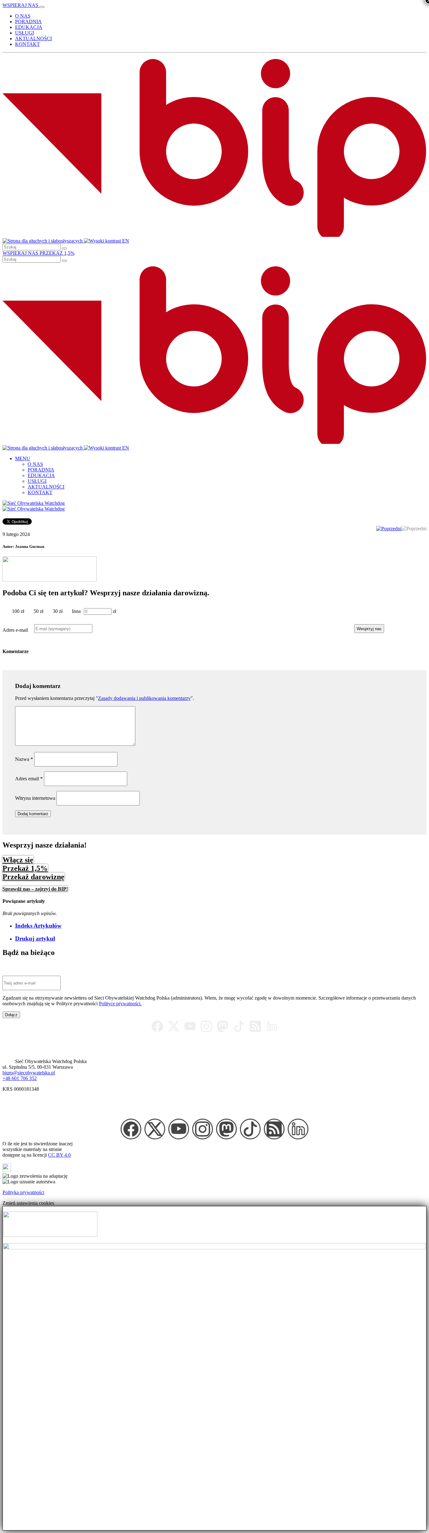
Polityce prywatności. (120, 1003)
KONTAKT (27, 44)
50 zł (38, 611)
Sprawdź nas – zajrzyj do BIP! (35, 889)
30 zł (57, 611)
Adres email (29, 778)
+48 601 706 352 (20, 1078)
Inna (76, 611)
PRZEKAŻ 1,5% (57, 253)
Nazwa (24, 759)
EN (125, 240)
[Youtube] (190, 1026)
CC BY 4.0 (59, 1155)
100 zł (18, 611)
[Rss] (255, 1026)
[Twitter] (173, 1026)
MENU (22, 458)
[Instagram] (206, 1026)
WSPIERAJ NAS (21, 5)
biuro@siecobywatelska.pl (29, 1072)
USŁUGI (24, 32)
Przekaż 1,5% (25, 868)
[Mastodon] (222, 1026)
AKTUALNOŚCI (33, 38)
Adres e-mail (15, 630)
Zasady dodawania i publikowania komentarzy (144, 698)
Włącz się (18, 860)
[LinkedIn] (271, 1026)
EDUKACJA (28, 27)
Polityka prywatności (23, 1192)
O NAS (22, 16)
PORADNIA (28, 21)
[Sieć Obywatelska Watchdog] (34, 503)
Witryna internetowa (35, 798)
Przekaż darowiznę (33, 877)
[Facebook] (157, 1026)
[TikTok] (239, 1026)
